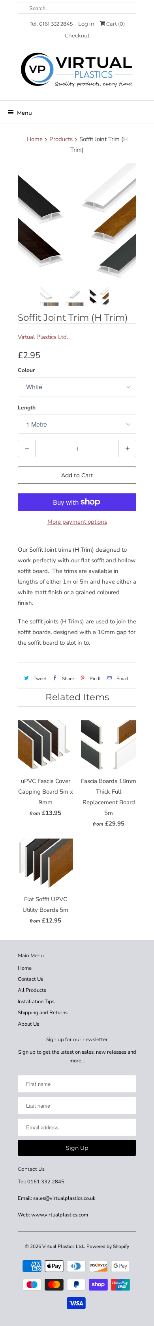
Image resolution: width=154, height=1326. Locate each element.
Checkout (77, 35)
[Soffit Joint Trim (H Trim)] (77, 222)
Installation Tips (36, 1001)
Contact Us (30, 979)
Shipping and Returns (43, 1012)
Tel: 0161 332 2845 (51, 23)
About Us (28, 1024)
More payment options (77, 522)
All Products (32, 990)
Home (25, 968)
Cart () (115, 23)
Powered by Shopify (107, 1246)
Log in (86, 23)
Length (27, 407)
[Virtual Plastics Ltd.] (77, 70)
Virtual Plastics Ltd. (43, 337)
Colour (26, 370)
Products (61, 139)
